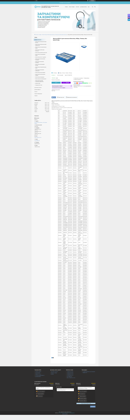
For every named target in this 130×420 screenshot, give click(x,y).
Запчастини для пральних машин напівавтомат (40, 45)
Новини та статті (38, 374)
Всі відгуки (93, 406)
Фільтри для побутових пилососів (61, 34)
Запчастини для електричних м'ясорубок (40, 59)
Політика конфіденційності (39, 375)
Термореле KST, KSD (38, 85)
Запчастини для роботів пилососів (41, 52)
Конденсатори (37, 83)
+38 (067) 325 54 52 (70, 371)
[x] (53, 357)
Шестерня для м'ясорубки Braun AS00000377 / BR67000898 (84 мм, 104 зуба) (85, 388)
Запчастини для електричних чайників (40, 75)
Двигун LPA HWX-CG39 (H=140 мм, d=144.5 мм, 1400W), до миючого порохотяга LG (65, 389)
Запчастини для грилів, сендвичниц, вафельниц (39, 81)
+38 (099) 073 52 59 (70, 374)
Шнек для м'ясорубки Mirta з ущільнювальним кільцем (43, 388)
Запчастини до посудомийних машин (40, 55)
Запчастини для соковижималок (40, 78)
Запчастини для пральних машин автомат (40, 42)
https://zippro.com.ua (38, 137)
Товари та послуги (38, 39)
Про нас (36, 91)
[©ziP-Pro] (38, 7)
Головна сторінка (38, 371)
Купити (56, 82)
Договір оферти (37, 89)
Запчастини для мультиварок (40, 72)
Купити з (64, 82)
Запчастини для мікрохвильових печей (40, 67)
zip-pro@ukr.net (37, 140)
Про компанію (37, 372)
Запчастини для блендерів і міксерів (40, 65)
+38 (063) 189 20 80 (70, 372)
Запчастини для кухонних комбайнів (39, 62)
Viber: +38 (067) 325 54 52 (71, 377)
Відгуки (52, 374)
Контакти (77, 6)
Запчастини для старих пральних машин (40, 47)
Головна (66, 6)
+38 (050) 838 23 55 (70, 375)
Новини (36, 95)
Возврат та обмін (54, 372)
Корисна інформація (38, 93)
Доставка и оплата (83, 6)
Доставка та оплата (54, 371)
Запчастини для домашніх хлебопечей (39, 70)
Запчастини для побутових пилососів (48, 34)
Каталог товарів (71, 6)
